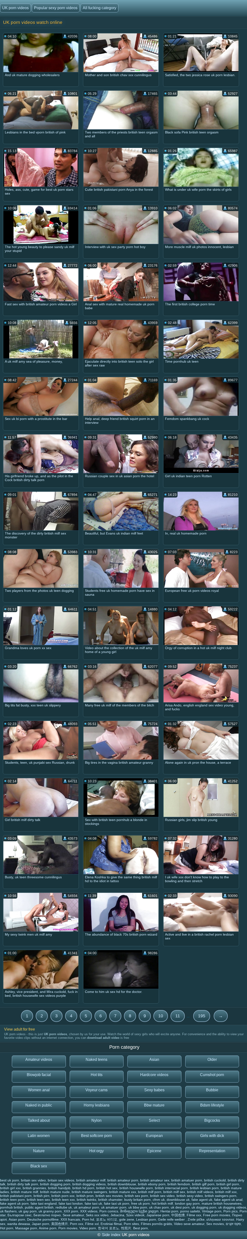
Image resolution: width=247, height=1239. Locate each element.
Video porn (87, 1228)
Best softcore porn (96, 1136)
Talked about (39, 1120)
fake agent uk (202, 1200)
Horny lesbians (97, 1105)
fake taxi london (71, 1203)
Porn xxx (76, 1224)
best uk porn (9, 1180)
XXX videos (88, 1211)
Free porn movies (216, 1215)
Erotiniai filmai (111, 1224)
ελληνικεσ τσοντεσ (220, 1219)
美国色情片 (59, 1224)
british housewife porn (136, 1188)
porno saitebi (190, 1211)
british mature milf (24, 1192)
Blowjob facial (39, 1075)
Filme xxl (92, 1224)
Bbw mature (154, 1105)
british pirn (41, 1196)
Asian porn (17, 1219)
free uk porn (140, 1203)
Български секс (19, 1215)
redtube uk (63, 1207)
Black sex (38, 1166)
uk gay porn (28, 1211)
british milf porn (149, 1192)
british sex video (162, 1196)
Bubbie (212, 1090)
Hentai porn (169, 1211)
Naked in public (38, 1105)
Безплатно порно (47, 1215)
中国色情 (178, 1215)
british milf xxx (226, 1192)
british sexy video (190, 1196)
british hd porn (83, 1188)
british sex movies (109, 1196)
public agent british (39, 1207)
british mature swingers (89, 1192)
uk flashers (8, 1211)
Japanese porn (157, 1215)
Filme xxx (194, 1215)
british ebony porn (151, 1184)
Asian (154, 1059)
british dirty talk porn (22, 1184)
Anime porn (47, 1228)
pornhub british (11, 1207)
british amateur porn (122, 1180)
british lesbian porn (204, 1188)
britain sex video (33, 1180)
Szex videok (135, 1215)
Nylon (96, 1120)
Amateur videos (38, 1059)
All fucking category (99, 8)
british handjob (59, 1188)
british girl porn (227, 1184)
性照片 (126, 1228)
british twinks (86, 1200)
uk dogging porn (204, 1207)
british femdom (178, 1184)
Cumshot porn (212, 1075)
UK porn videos (15, 8)
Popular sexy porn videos (55, 8)
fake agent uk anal (228, 1200)
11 (177, 1015)
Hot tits (97, 1075)
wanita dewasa (18, 1224)
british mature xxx (122, 1192)
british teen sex (38, 1200)
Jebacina (117, 1215)
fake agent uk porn (14, 1203)
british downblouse (122, 1184)
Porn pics (230, 1211)
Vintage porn (211, 1211)
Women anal (39, 1090)
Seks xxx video (97, 1215)
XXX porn (71, 1211)
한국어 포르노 (108, 1228)
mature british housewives (221, 1203)
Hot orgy (96, 1151)
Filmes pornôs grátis (156, 1224)
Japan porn (40, 1224)
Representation (212, 1151)
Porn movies (67, 1228)
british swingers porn (220, 1196)
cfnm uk (159, 1200)
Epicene (154, 1151)
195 (201, 1015)
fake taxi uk (93, 1203)
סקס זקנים (233, 1224)
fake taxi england (44, 1203)
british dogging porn (55, 1184)
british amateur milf (90, 1180)
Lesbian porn (146, 1219)
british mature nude (55, 1192)
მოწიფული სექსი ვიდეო (139, 1211)
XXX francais (70, 1219)
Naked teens (96, 1059)
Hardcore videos (154, 1075)
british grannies (34, 1188)
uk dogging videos (232, 1207)
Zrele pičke (196, 1219)
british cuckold (215, 1180)
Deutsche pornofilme (43, 1219)
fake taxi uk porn (116, 1203)
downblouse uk (178, 1200)
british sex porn (136, 1196)
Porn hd (88, 1219)
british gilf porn (203, 1184)
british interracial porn (171, 1188)
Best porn (140, 1228)
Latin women (39, 1136)
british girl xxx (10, 1188)
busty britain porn (137, 1200)
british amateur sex (154, 1180)
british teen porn (12, 1200)
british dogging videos (89, 1184)
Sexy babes (154, 1090)
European (154, 1136)
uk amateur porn (86, 1207)
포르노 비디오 (106, 1219)
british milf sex (174, 1192)
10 (160, 1015)
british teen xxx (63, 1200)
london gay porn (187, 1203)
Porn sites (131, 1224)
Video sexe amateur (189, 1224)
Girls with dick (212, 1136)
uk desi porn (180, 1207)
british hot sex (106, 1188)
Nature (39, 1151)
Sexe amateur (73, 1215)
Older (212, 1059)
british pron (85, 1196)
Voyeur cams (96, 1090)
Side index (111, 1234)
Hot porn (6, 1228)
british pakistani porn (16, 1196)
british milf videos (200, 1192)
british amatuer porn (186, 1180)
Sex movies (215, 1224)
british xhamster (110, 1200)
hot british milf (162, 1203)
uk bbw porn (137, 1207)
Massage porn (26, 1228)
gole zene (126, 1219)
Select (154, 1120)
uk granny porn (50, 1211)
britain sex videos (61, 1180)
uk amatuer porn (113, 1207)
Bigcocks (212, 1120)
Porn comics (108, 1211)
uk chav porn (159, 1207)
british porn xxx (63, 1196)
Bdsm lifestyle (212, 1105)
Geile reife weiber (172, 1219)
